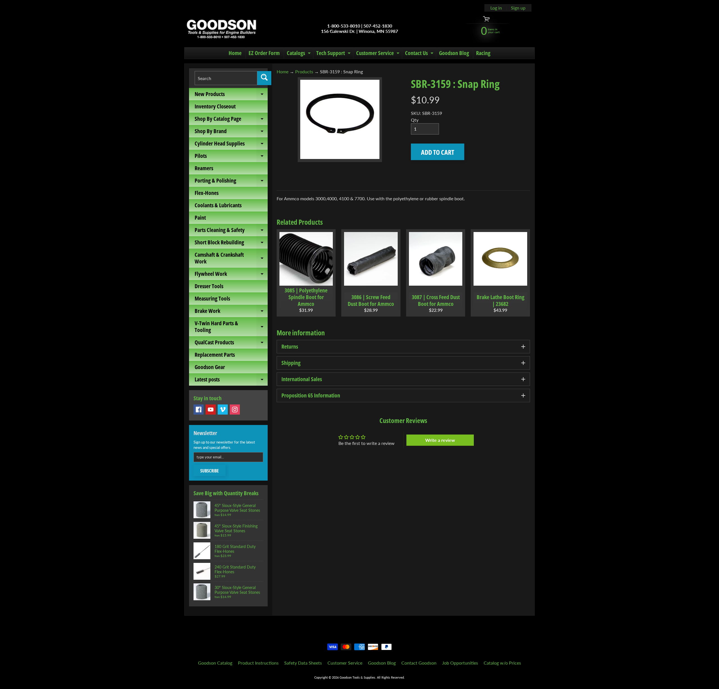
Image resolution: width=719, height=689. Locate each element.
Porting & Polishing (231, 182)
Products (304, 71)
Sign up (518, 8)
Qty (414, 119)
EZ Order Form (264, 53)
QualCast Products (231, 343)
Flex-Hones (207, 193)
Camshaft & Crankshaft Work (231, 258)
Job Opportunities (460, 662)
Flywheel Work (231, 275)
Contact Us (420, 54)
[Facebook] (199, 409)
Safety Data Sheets (303, 662)
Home (235, 53)
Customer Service (378, 54)
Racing (483, 53)
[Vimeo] (223, 409)
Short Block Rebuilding (231, 243)
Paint (200, 217)
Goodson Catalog (215, 662)
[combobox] (226, 78)
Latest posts (231, 381)
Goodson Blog (454, 53)
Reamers (204, 168)
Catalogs (299, 54)
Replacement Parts (215, 354)
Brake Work (231, 312)
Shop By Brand (231, 132)
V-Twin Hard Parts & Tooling (231, 327)
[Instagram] (235, 409)
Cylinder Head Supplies (231, 145)
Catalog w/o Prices (502, 662)
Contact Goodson (418, 662)
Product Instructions (258, 662)
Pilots (231, 157)
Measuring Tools (212, 298)
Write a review (440, 440)
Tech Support (334, 54)
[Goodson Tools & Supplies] (221, 28)
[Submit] (264, 78)
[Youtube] (211, 409)
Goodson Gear (210, 367)
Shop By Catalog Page (231, 120)
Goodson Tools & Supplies (357, 677)
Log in (496, 8)
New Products (231, 95)
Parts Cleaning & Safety (231, 231)
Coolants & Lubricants (218, 205)
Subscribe (209, 471)
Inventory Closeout (215, 106)
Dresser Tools (209, 286)
